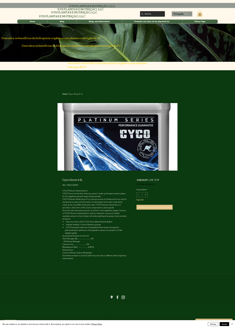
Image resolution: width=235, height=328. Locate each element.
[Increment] (145, 194)
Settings (213, 324)
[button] (199, 13)
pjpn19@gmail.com (72, 290)
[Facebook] (117, 297)
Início (64, 94)
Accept (224, 324)
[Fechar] (232, 324)
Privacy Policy (96, 324)
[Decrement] (138, 194)
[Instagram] (123, 297)
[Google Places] (111, 297)
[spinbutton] (142, 194)
